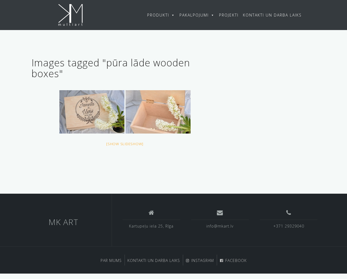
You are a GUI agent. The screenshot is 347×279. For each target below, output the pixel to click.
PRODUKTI (158, 15)
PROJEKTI (229, 15)
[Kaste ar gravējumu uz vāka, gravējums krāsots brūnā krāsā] (91, 112)
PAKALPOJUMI (194, 15)
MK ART (63, 222)
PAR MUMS (111, 260)
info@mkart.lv (219, 226)
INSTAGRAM (202, 260)
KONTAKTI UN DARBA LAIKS (272, 15)
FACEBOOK (236, 260)
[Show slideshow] (124, 143)
